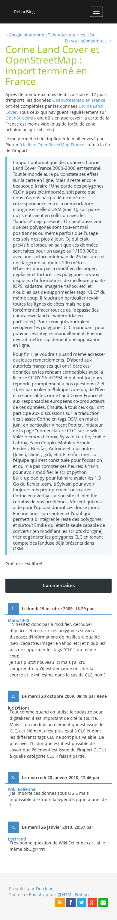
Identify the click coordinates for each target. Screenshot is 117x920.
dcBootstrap (36, 894)
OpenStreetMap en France (78, 100)
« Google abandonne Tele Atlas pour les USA (49, 35)
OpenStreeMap (20, 118)
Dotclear (44, 888)
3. (13, 777)
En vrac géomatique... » (88, 41)
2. (13, 696)
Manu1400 (18, 620)
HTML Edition (75, 894)
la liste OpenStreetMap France (53, 145)
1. (13, 608)
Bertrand (17, 839)
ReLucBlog (24, 11)
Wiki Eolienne (21, 789)
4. (13, 827)
